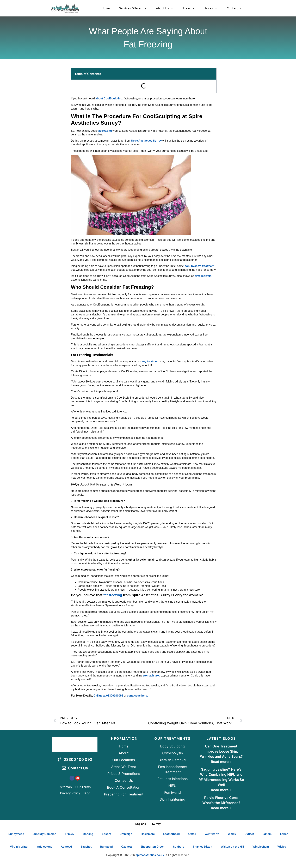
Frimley (69, 834)
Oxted (192, 834)
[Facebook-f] (72, 778)
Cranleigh (126, 834)
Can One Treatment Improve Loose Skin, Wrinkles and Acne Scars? (221, 751)
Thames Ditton (202, 846)
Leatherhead (171, 834)
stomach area (151, 675)
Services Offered (130, 8)
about (108, 98)
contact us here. (137, 695)
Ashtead (66, 846)
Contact (232, 8)
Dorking (88, 834)
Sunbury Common (44, 834)
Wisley (281, 846)
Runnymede (16, 834)
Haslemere (148, 834)
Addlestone (44, 846)
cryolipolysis (203, 275)
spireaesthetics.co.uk (150, 855)
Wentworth (212, 834)
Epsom (106, 834)
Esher (284, 834)
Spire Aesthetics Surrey (146, 140)
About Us (162, 8)
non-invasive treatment (199, 266)
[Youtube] (77, 778)
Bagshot (86, 846)
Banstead (106, 846)
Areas (187, 8)
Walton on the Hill (232, 846)
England (140, 823)
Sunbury (178, 846)
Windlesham (260, 846)
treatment (153, 361)
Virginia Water (19, 846)
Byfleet (249, 834)
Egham (267, 834)
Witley (232, 834)
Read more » (221, 762)
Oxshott (126, 846)
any (143, 361)
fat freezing (104, 130)
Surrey (156, 823)
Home (106, 8)
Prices (209, 8)
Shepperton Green (152, 846)
